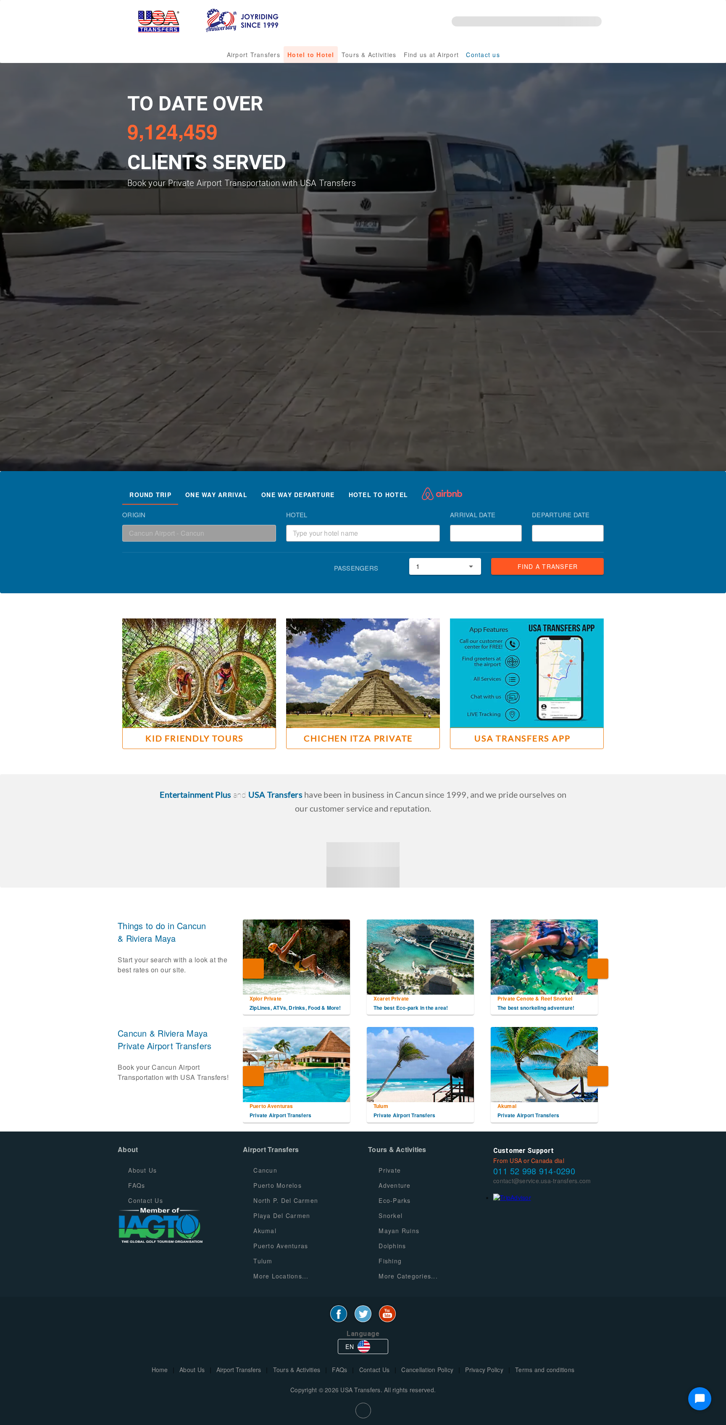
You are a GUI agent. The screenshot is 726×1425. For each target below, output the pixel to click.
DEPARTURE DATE (561, 514)
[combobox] (199, 533)
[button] (512, 533)
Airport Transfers (238, 1369)
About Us (192, 1369)
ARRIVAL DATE (472, 514)
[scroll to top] (363, 1410)
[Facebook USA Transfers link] (339, 1314)
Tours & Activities (297, 1369)
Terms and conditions (544, 1369)
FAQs (339, 1369)
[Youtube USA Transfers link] (387, 1314)
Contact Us (374, 1369)
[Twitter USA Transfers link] (363, 1314)
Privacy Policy (484, 1369)
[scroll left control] (253, 969)
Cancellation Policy (427, 1369)
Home (160, 1369)
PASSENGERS (356, 567)
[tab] (150, 495)
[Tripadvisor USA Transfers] (512, 1197)
